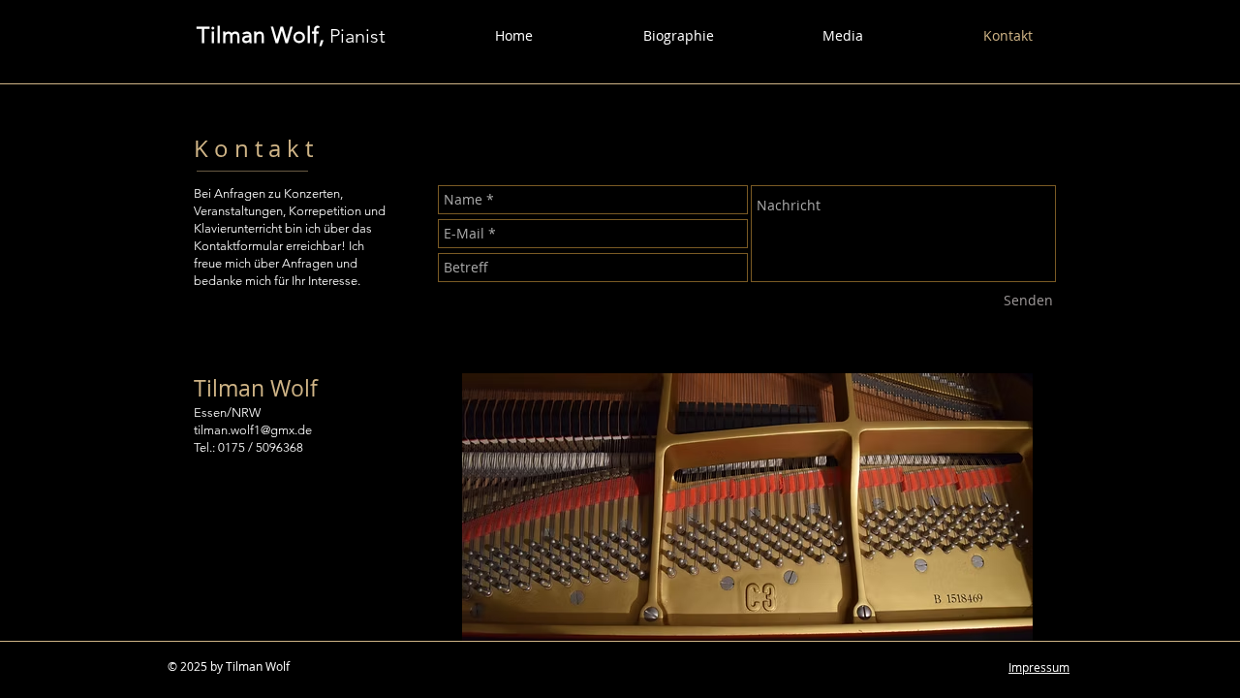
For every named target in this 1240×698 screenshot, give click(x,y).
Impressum (1039, 667)
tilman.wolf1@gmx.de (253, 430)
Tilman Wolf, (261, 35)
